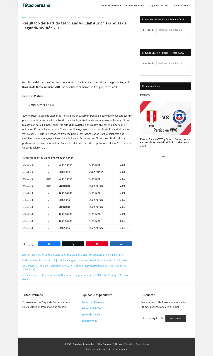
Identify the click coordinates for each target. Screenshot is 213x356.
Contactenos (142, 344)
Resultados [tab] (149, 29)
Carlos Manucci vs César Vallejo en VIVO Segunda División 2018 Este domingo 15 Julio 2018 (75, 260)
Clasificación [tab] (176, 29)
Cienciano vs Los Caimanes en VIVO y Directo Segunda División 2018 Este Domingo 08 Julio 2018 (75, 276)
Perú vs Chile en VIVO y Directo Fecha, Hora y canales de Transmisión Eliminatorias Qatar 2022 (165, 142)
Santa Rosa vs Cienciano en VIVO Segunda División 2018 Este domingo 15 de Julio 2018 (72, 255)
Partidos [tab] (162, 29)
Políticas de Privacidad (123, 344)
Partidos (145, 94)
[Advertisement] (77, 56)
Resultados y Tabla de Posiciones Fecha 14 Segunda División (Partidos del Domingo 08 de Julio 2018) (74, 267)
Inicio (24, 17)
